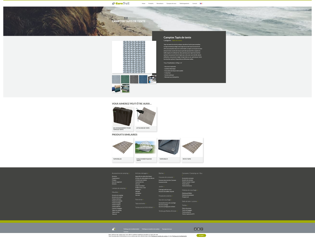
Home (143, 3)
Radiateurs (138, 189)
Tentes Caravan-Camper (188, 182)
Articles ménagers (141, 173)
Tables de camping (116, 210)
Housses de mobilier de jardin (166, 191)
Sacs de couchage (165, 200)
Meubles (115, 192)
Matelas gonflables (187, 193)
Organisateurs (116, 178)
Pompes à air (185, 197)
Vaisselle (137, 191)
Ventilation (138, 193)
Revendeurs (160, 3)
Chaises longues (116, 204)
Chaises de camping (117, 201)
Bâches (161, 173)
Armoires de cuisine (117, 197)
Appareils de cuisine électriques (143, 176)
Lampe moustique (140, 185)
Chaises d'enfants (116, 199)
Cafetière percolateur (141, 180)
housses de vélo (163, 182)
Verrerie (137, 195)
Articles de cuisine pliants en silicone (144, 178)
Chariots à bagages (117, 208)
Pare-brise (139, 199)
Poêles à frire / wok (140, 187)
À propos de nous (171, 3)
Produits (150, 3)
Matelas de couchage (189, 190)
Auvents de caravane (187, 180)
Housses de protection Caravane (167, 180)
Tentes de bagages (187, 210)
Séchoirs (114, 184)
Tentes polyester (186, 212)
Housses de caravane (166, 177)
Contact (194, 3)
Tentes (184, 205)
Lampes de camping (119, 188)
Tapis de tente (177, 40)
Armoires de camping (117, 195)
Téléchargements (184, 3)
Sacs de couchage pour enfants (167, 206)
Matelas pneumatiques (188, 195)
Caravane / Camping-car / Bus (192, 173)
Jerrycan (137, 184)
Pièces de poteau (186, 208)
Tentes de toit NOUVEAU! (144, 207)
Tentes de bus (185, 184)
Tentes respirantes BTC (188, 214)
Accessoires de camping (120, 173)
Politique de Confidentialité (131, 229)
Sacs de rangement (117, 182)
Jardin (161, 186)
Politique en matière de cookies (150, 229)
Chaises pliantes (116, 206)
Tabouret (114, 214)
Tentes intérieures (187, 185)
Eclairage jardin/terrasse (165, 189)
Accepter (201, 235)
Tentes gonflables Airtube (168, 211)
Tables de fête (115, 212)
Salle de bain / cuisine (189, 201)
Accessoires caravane (188, 178)
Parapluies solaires (165, 196)
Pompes (114, 180)
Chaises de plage (116, 202)
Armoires (114, 176)
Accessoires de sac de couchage (167, 203)
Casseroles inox (139, 182)
